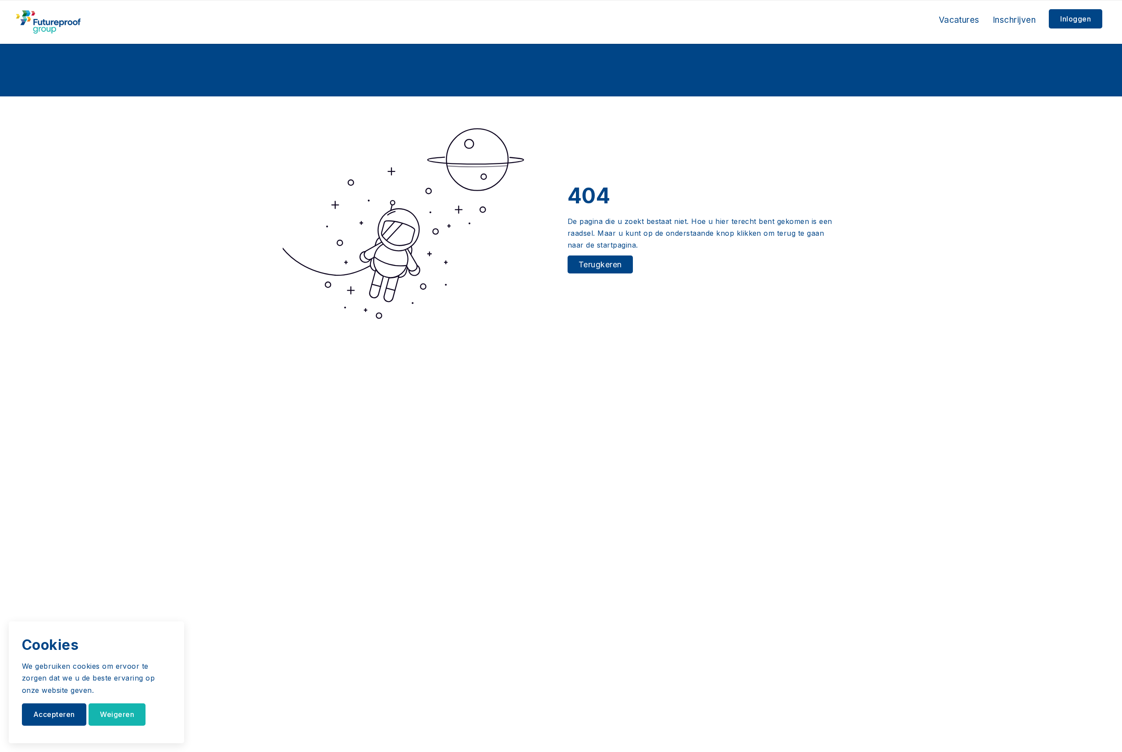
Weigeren (117, 714)
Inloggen (1075, 18)
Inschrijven (1014, 20)
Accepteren (54, 714)
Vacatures (959, 20)
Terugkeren (600, 264)
